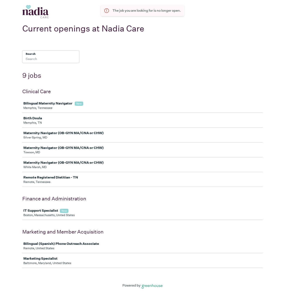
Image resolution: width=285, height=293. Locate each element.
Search (30, 54)
